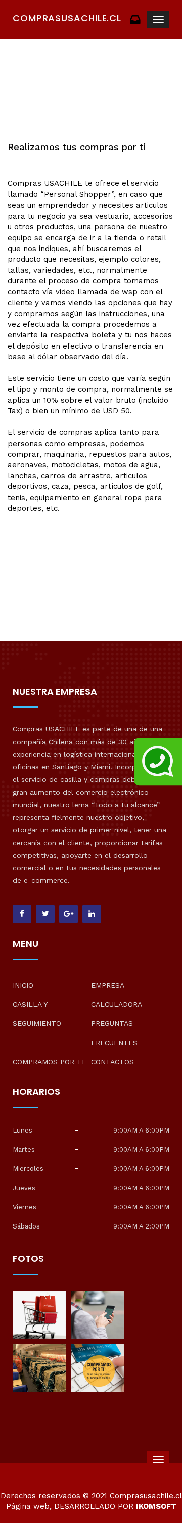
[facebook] (22, 914)
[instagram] (39, 1313)
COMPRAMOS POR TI (48, 1062)
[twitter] (45, 914)
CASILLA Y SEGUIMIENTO (37, 1013)
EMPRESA (107, 985)
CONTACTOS (112, 1062)
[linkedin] (91, 914)
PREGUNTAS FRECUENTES (114, 1033)
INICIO (23, 985)
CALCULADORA (116, 1004)
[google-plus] (68, 914)
